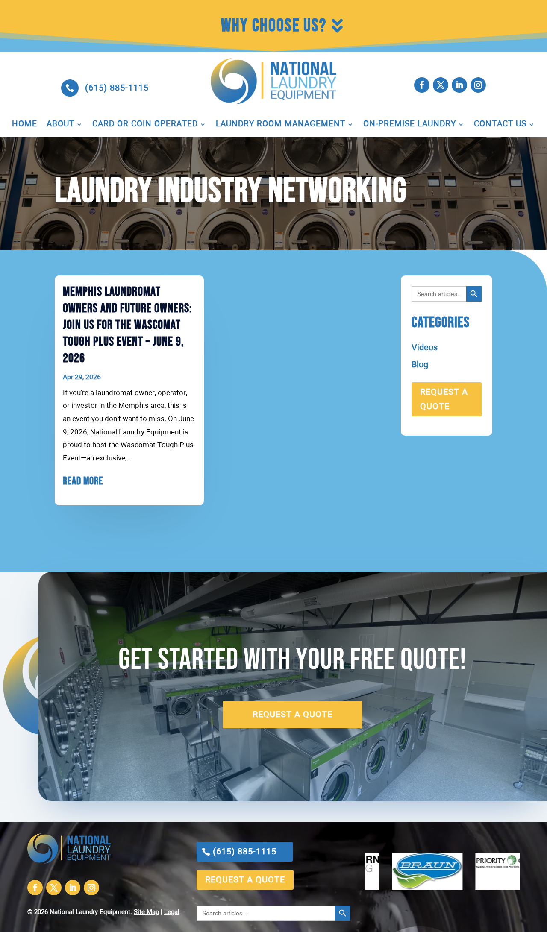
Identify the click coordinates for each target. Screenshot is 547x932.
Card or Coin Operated (145, 124)
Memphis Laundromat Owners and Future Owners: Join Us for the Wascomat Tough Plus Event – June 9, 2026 (127, 325)
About (60, 124)
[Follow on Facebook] (421, 85)
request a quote (444, 399)
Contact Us (500, 124)
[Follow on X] (440, 85)
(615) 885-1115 (117, 88)
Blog (420, 364)
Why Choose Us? (273, 26)
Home (24, 124)
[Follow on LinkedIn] (459, 85)
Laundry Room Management (280, 124)
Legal (171, 912)
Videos (425, 347)
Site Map (146, 912)
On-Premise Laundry (409, 124)
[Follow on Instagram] (478, 85)
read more (83, 481)
